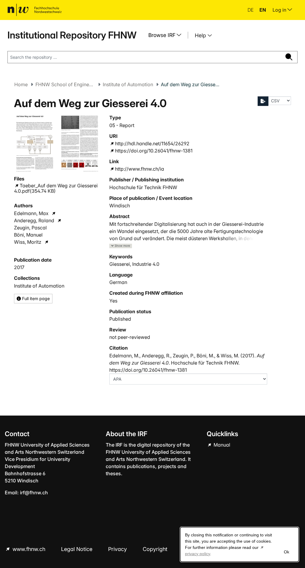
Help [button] (201, 35)
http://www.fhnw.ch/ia (139, 169)
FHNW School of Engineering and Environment (65, 84)
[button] (120, 246)
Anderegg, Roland (34, 220)
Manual (221, 445)
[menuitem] (167, 35)
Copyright (156, 549)
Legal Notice (77, 549)
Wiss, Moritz (27, 242)
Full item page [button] (35, 298)
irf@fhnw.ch (34, 493)
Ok (286, 552)
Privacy (118, 549)
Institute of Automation (128, 84)
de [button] (251, 10)
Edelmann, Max (31, 213)
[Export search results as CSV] (263, 101)
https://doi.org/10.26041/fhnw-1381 (153, 151)
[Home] (34, 10)
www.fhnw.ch (29, 549)
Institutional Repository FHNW (71, 35)
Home (21, 84)
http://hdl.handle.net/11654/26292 (152, 143)
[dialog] (239, 544)
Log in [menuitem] (280, 10)
